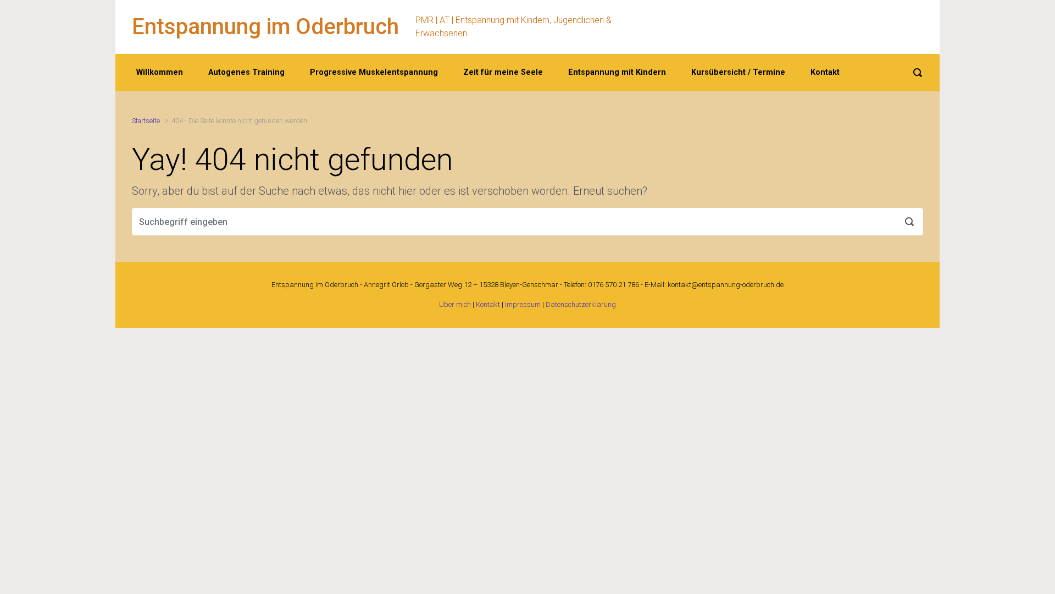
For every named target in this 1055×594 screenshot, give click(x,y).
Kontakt (488, 304)
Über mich (455, 304)
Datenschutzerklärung (581, 304)
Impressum (523, 304)
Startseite (146, 121)
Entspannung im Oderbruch (265, 27)
